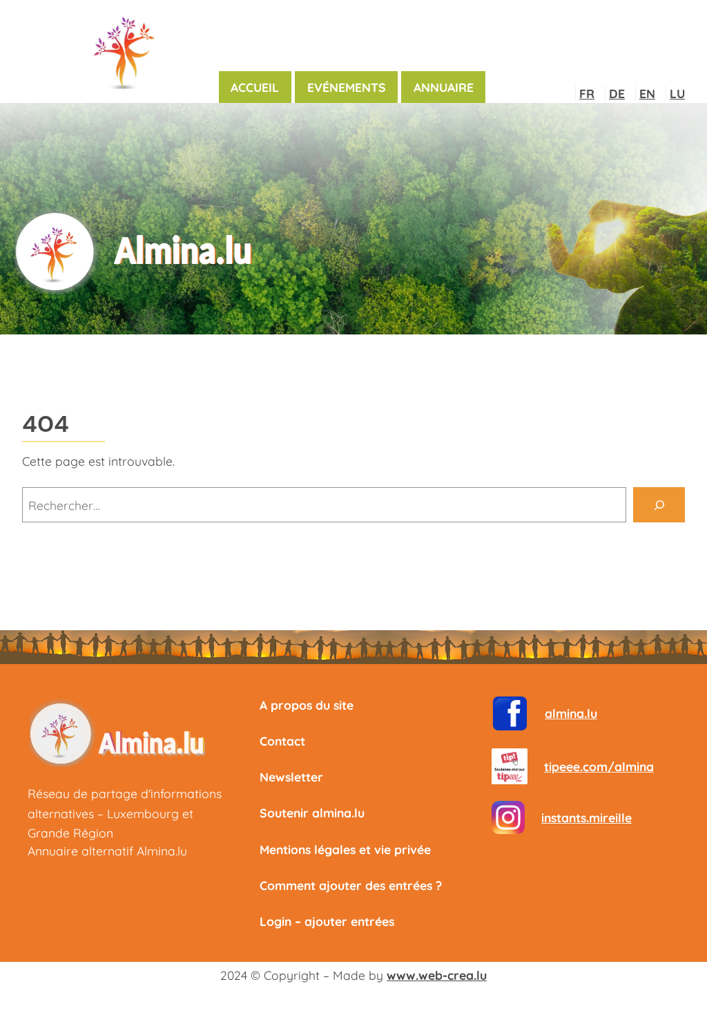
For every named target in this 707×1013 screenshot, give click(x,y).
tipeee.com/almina (599, 766)
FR (586, 93)
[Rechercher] (659, 504)
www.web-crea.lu (437, 975)
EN (647, 93)
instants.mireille (586, 817)
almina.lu (571, 713)
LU (677, 93)
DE (617, 93)
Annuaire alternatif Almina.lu (107, 850)
